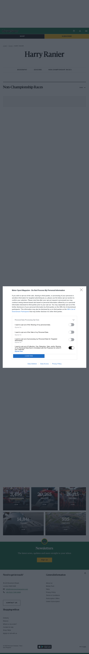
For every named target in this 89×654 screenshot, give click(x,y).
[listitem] (44, 320)
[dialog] (44, 327)
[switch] (71, 324)
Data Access (44, 364)
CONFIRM (29, 356)
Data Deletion (32, 364)
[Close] (82, 290)
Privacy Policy (57, 364)
